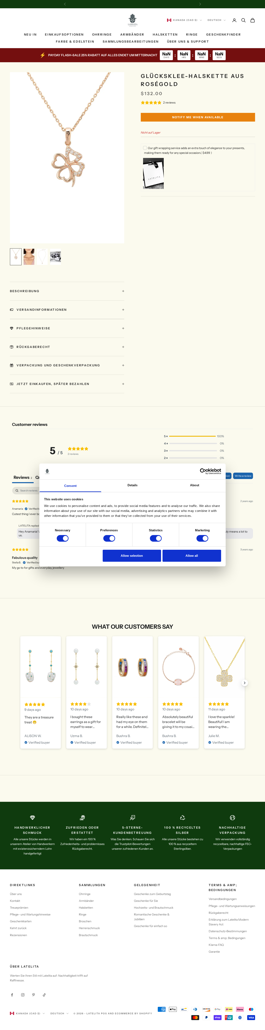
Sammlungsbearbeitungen (131, 42)
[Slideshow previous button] (20, 683)
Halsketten (165, 34)
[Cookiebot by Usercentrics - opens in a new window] (203, 471)
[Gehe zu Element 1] (16, 256)
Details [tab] (133, 485)
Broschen (85, 921)
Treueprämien (19, 907)
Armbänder (132, 34)
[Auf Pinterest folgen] (33, 995)
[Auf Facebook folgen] (12, 995)
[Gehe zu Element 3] (42, 256)
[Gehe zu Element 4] (55, 256)
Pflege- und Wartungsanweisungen (232, 906)
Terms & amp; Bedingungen (227, 938)
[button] (194, 436)
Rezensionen (18, 935)
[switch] (109, 538)
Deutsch (215, 20)
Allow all (192, 555)
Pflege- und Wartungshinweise (30, 914)
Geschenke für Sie (146, 901)
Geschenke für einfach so (150, 926)
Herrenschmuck (89, 928)
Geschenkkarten (20, 921)
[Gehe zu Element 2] (29, 256)
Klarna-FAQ (216, 945)
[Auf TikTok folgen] (44, 995)
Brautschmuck (88, 935)
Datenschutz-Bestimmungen (228, 931)
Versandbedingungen (223, 899)
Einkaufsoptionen (64, 34)
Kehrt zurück (18, 928)
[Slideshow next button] (244, 683)
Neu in (30, 34)
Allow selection (132, 555)
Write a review (243, 475)
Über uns (16, 894)
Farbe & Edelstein (75, 42)
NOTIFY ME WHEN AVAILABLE (198, 117)
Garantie (214, 952)
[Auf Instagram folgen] (23, 995)
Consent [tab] (70, 486)
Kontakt (15, 901)
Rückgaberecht (218, 913)
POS (104, 1013)
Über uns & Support (188, 42)
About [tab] (194, 485)
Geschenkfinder (223, 34)
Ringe (192, 34)
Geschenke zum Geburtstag (152, 894)
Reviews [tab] (23, 477)
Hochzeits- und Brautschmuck (153, 907)
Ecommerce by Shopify (133, 1013)
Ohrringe (102, 34)
